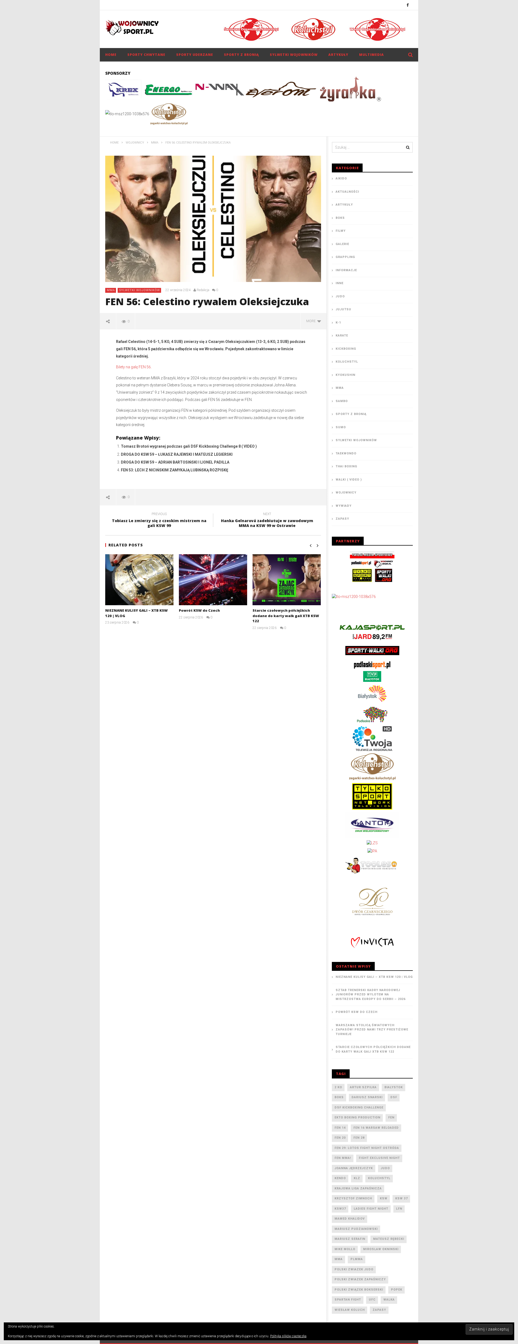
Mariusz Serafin (350, 1239)
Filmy (341, 231)
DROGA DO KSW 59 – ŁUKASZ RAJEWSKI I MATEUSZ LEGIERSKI (177, 454)
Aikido (341, 178)
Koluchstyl (347, 361)
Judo (340, 296)
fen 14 (340, 1127)
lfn (399, 1208)
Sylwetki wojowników (294, 54)
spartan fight (348, 1299)
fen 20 (340, 1137)
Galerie (342, 244)
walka (389, 1299)
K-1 (338, 322)
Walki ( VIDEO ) (349, 479)
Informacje (346, 270)
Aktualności (347, 191)
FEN (391, 1117)
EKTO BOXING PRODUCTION (357, 1117)
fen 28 (358, 1137)
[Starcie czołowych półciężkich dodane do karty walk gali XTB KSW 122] (287, 579)
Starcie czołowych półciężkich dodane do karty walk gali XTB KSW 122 (286, 615)
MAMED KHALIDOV (350, 1218)
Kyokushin (345, 375)
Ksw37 (340, 1208)
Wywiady (344, 506)
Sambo (342, 401)
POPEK (396, 1289)
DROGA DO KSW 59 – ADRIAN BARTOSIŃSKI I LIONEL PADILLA (175, 462)
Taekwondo (346, 453)
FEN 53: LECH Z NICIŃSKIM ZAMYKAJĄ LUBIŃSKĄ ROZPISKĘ (174, 470)
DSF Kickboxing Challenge (359, 1107)
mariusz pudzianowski (356, 1229)
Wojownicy (346, 492)
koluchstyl (379, 1178)
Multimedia (371, 54)
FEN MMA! (343, 1158)
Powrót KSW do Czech (199, 610)
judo (385, 1168)
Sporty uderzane (194, 54)
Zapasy (342, 518)
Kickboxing (346, 349)
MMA (111, 290)
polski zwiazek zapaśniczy (360, 1279)
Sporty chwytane (146, 54)
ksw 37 (401, 1198)
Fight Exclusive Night (379, 1158)
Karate (342, 335)
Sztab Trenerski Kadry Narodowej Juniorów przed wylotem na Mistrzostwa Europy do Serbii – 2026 (370, 994)
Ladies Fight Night (371, 1208)
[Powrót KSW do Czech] (213, 579)
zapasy (379, 1310)
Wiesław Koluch (350, 1310)
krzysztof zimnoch (353, 1198)
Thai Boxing (346, 466)
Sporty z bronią (241, 54)
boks (339, 1097)
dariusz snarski (367, 1097)
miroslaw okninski (380, 1249)
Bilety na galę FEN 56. (134, 367)
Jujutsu (343, 309)
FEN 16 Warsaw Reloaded (376, 1127)
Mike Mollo (345, 1249)
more (311, 321)
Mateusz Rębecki (388, 1239)
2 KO (338, 1087)
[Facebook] (408, 5)
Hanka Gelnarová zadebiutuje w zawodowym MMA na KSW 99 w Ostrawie (267, 520)
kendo (340, 1178)
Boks (340, 218)
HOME (111, 54)
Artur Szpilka (363, 1087)
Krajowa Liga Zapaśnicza (358, 1188)
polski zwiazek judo (354, 1269)
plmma (356, 1259)
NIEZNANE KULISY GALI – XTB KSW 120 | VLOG (374, 977)
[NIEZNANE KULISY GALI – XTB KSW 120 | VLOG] (139, 579)
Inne (339, 283)
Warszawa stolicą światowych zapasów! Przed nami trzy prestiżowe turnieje (372, 1029)
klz (357, 1178)
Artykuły (338, 54)
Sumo (341, 427)
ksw (383, 1198)
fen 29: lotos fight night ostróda (367, 1148)
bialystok (393, 1087)
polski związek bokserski (359, 1289)
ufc (372, 1299)
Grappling (345, 257)
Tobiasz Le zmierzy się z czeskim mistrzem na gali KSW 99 (159, 520)
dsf (393, 1097)
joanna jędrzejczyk (354, 1168)
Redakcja (203, 290)
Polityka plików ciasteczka (288, 1336)
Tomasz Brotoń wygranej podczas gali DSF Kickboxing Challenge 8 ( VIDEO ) (189, 446)
